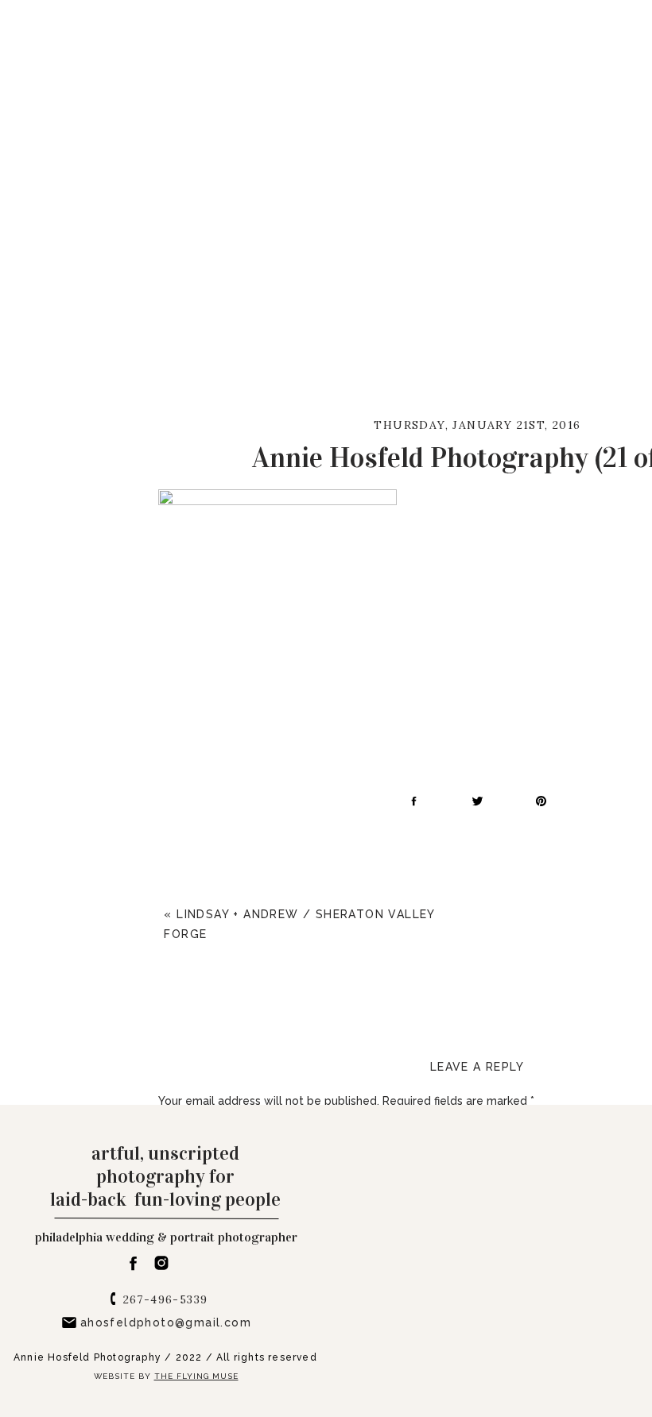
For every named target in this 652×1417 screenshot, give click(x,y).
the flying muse (196, 1376)
